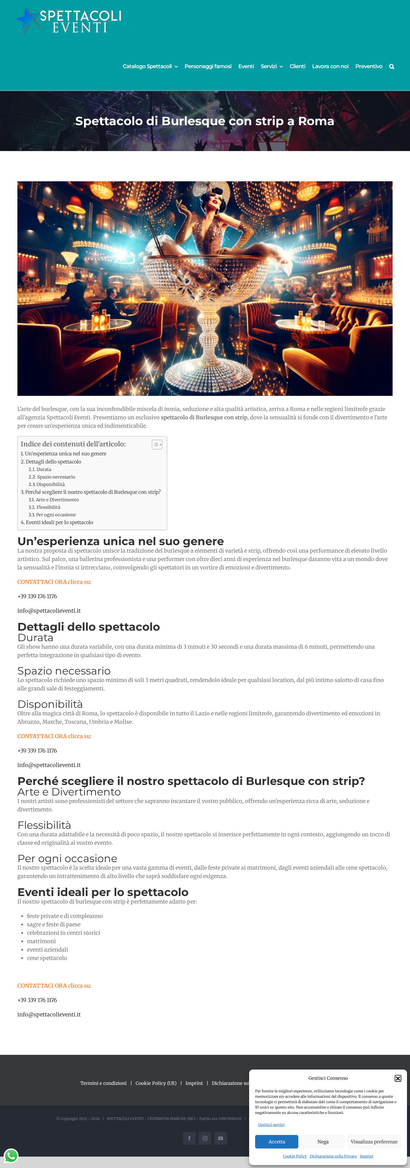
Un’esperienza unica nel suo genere (65, 454)
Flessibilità (48, 507)
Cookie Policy (295, 1156)
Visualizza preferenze (374, 1142)
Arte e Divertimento (57, 500)
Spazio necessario (56, 477)
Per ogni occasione (56, 515)
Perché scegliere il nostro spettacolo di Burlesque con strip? (93, 492)
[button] (398, 1078)
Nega (323, 1142)
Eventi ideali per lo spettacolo (59, 522)
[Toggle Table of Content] (154, 444)
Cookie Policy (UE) (156, 1083)
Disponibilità (51, 484)
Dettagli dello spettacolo (53, 462)
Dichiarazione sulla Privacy (333, 1156)
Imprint (366, 1156)
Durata (44, 469)
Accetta (277, 1142)
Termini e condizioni (103, 1083)
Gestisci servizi (271, 1124)
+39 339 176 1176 (37, 596)
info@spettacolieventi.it (49, 610)
